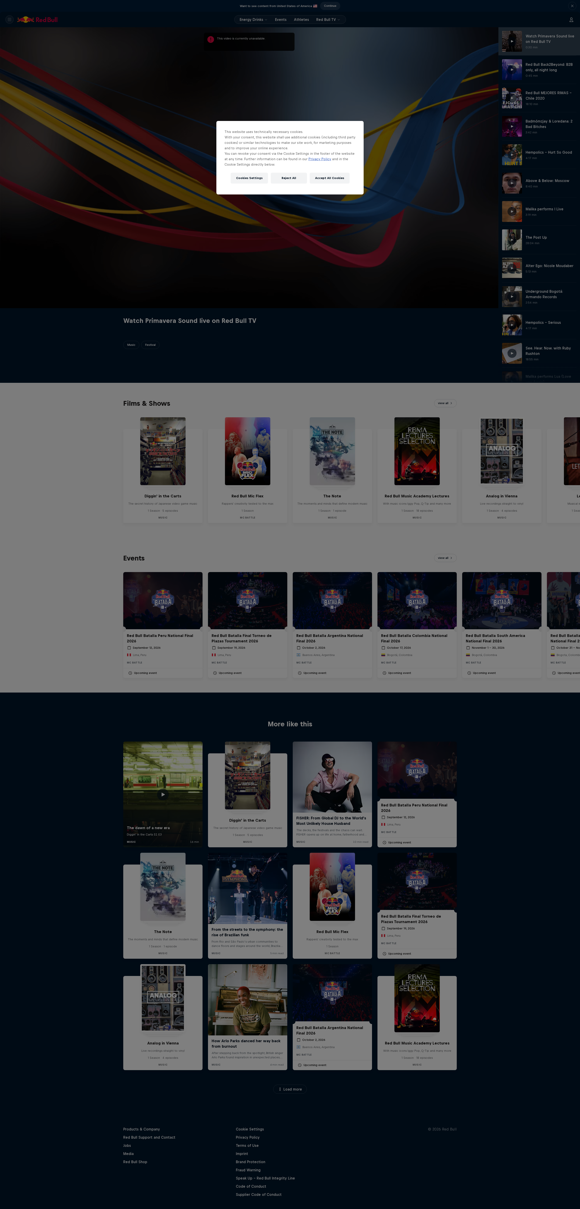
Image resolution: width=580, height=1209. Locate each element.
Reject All (289, 178)
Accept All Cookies (329, 178)
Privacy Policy (319, 159)
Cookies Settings (249, 178)
